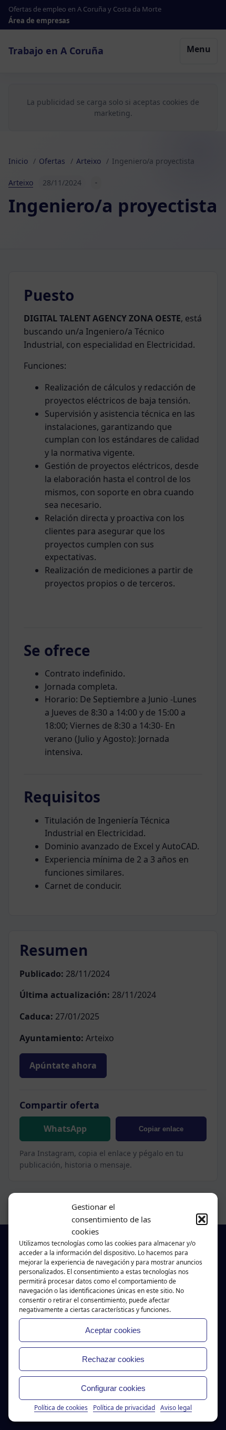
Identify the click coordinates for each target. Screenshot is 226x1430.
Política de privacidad (124, 1407)
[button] (202, 1219)
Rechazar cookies (113, 1359)
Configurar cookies (113, 1388)
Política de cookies (61, 1407)
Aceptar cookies (113, 1330)
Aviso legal (176, 1407)
